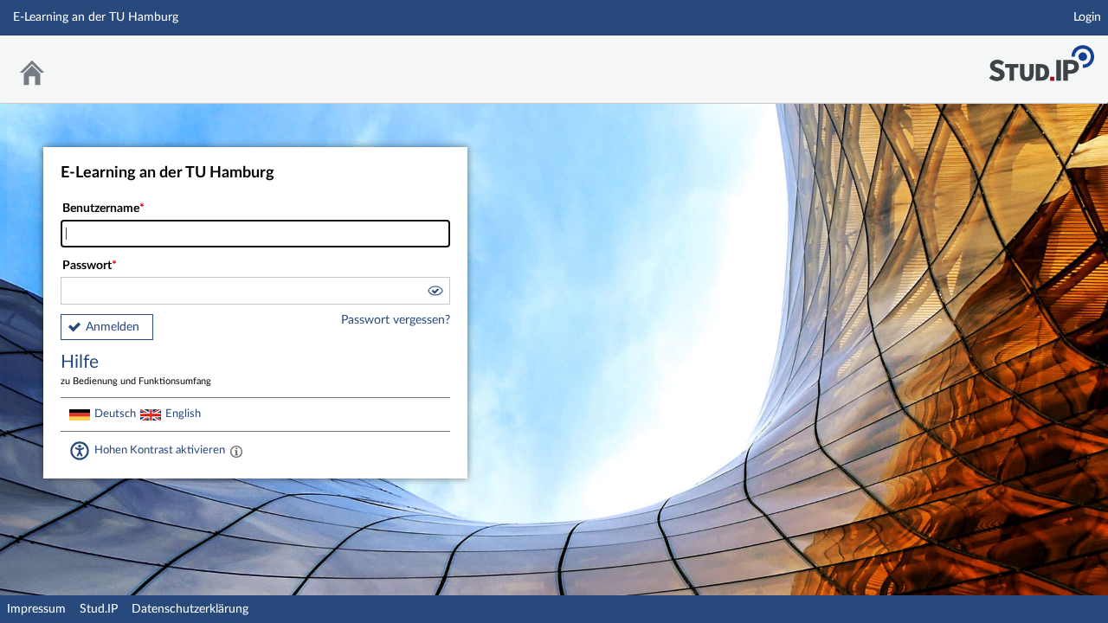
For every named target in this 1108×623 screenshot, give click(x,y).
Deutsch (115, 413)
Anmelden (112, 327)
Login (1087, 17)
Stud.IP (99, 609)
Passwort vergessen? (395, 320)
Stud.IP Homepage (1041, 58)
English (183, 413)
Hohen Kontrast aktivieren (159, 450)
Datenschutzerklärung (190, 609)
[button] (434, 293)
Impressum (36, 609)
